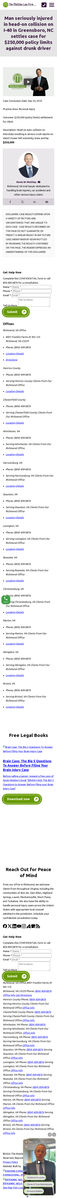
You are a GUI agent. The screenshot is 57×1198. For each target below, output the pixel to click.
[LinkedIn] (14, 927)
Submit (12, 312)
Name (7, 287)
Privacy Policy (10, 1162)
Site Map (7, 1187)
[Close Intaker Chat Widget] (54, 1135)
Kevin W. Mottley (26, 182)
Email (7, 295)
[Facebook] (5, 927)
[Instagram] (24, 927)
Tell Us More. (10, 305)
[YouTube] (19, 927)
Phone (7, 291)
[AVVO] (28, 927)
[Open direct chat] (50, 1135)
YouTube (47, 202)
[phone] (44, 4)
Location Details (15, 353)
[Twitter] (10, 927)
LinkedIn (35, 202)
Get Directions (24, 995)
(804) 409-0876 (43, 991)
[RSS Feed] (38, 927)
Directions (11, 359)
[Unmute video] (39, 1162)
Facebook (10, 202)
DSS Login (18, 1187)
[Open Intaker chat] (27, 1196)
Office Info (9, 995)
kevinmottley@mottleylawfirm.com (40, 182)
